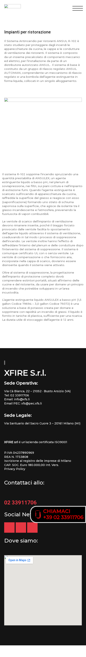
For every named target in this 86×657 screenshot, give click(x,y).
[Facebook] (32, 527)
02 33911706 (19, 395)
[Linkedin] (21, 527)
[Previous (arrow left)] (6, 654)
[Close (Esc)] (6, 648)
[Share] (18, 648)
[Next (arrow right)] (18, 654)
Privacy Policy (14, 469)
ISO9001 (60, 442)
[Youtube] (9, 527)
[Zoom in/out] (43, 648)
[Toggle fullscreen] (31, 648)
